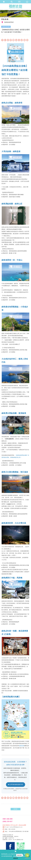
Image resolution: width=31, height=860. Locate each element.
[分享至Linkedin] (16, 40)
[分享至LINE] (13, 40)
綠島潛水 (11, 438)
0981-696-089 (7, 819)
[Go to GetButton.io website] (27, 858)
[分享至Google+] (5, 40)
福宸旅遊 (15, 6)
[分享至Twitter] (8, 40)
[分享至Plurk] (10, 40)
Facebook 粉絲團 (10, 846)
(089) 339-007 (7, 821)
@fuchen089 (22, 825)
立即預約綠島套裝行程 (16, 784)
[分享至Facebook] (2, 40)
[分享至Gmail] (27, 40)
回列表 (15, 809)
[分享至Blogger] (24, 40)
